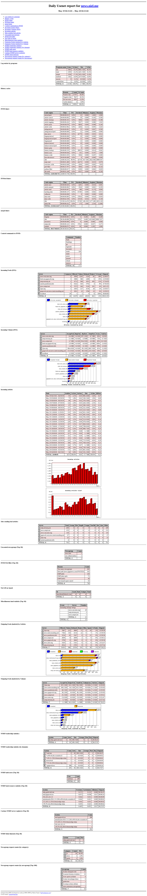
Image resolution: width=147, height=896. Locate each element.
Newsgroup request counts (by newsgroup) (18, 58)
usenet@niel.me (13, 894)
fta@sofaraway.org (46, 892)
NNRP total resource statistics (14, 51)
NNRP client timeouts (12, 54)
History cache (9, 18)
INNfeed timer (9, 22)
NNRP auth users (10, 49)
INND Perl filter (10, 36)
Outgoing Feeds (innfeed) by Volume (16, 44)
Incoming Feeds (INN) (12, 27)
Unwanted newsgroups (12, 35)
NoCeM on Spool (10, 38)
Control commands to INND (14, 26)
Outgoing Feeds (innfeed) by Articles (16, 42)
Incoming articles (10, 31)
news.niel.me (89, 6)
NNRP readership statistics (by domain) (17, 47)
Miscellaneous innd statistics (14, 40)
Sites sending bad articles (13, 33)
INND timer (8, 20)
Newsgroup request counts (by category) (17, 56)
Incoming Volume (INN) (12, 29)
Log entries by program (12, 17)
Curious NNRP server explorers (15, 53)
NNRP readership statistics (13, 45)
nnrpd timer (8, 24)
